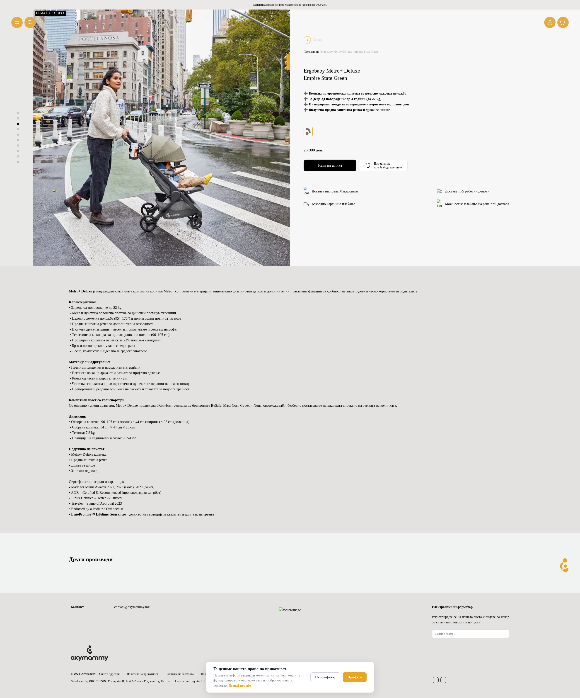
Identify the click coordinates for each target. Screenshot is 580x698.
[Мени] (17, 22)
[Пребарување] (30, 22)
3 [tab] (18, 124)
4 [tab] (18, 129)
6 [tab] (18, 140)
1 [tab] (18, 113)
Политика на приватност (142, 674)
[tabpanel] (161, 137)
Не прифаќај (325, 677)
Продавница (311, 51)
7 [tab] (18, 145)
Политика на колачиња (179, 674)
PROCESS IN (97, 681)
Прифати (355, 677)
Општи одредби (109, 674)
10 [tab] (18, 162)
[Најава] (550, 22)
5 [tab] (18, 135)
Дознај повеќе (240, 685)
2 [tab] (18, 118)
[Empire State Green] (308, 131)
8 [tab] (18, 151)
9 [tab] (18, 156)
